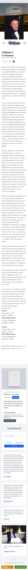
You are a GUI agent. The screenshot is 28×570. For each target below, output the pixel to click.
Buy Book (15, 397)
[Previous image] (3, 534)
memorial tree (20, 346)
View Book (7, 397)
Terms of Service (18, 563)
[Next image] (25, 534)
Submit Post (14, 446)
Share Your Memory (10, 420)
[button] (14, 534)
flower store (19, 348)
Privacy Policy (10, 563)
